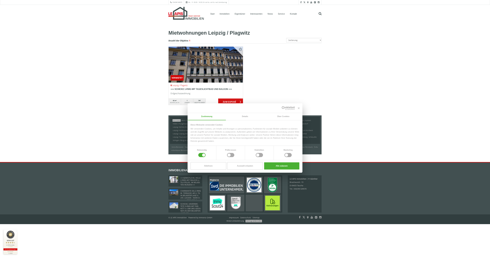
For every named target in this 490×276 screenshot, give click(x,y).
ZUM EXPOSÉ (229, 101)
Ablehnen (208, 166)
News (270, 14)
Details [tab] (245, 116)
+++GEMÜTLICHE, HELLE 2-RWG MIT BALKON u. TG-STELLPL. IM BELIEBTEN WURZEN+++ (190, 181)
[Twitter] (304, 2)
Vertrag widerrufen (253, 221)
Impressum (234, 217)
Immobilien (225, 14)
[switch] (230, 155)
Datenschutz (245, 217)
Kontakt (293, 14)
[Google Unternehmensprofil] (307, 2)
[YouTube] (311, 2)
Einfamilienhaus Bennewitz (303, 147)
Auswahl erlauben (245, 166)
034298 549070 (177, 2)
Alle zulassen (282, 166)
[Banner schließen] (299, 108)
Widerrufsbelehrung (235, 221)
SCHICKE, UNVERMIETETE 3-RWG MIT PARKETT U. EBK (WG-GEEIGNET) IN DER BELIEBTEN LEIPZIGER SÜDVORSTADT (190, 210)
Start (212, 14)
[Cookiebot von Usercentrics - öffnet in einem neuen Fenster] (283, 108)
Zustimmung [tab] (206, 116)
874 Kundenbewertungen (10, 249)
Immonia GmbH (205, 217)
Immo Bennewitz (177, 147)
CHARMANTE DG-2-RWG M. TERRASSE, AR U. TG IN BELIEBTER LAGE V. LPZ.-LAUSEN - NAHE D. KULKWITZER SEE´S (190, 195)
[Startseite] (186, 14)
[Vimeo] (315, 2)
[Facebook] (301, 2)
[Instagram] (319, 2)
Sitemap (256, 217)
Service (281, 14)
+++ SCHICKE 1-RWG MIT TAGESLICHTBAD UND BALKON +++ (201, 89)
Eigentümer (240, 14)
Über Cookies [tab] (283, 116)
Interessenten (256, 14)
